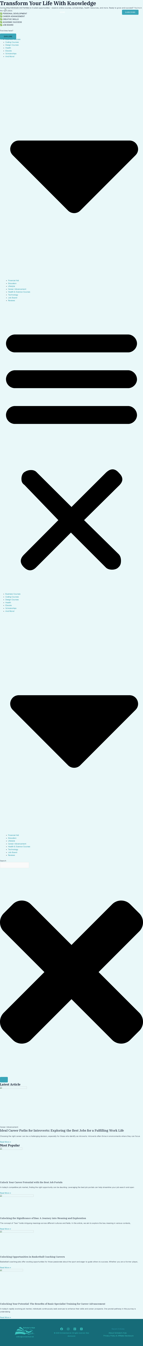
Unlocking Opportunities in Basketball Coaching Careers (32, 1256)
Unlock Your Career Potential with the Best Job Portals (31, 1182)
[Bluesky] (81, 1329)
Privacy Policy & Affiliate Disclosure (118, 1336)
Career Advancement (17, 289)
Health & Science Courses (19, 292)
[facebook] (61, 1329)
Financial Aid (13, 280)
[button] (83, 12)
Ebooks (90, 12)
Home (62, 12)
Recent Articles (118, 1329)
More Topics (102, 12)
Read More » (5, 1142)
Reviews (11, 300)
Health (8, 48)
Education (12, 283)
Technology (13, 295)
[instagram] (68, 1329)
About (116, 12)
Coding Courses (12, 42)
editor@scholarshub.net (25, 1337)
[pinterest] (74, 1329)
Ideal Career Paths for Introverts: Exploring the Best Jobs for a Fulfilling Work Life (62, 1130)
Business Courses (12, 39)
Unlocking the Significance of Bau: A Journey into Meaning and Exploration (43, 1218)
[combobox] (14, 865)
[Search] (4, 1079)
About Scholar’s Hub (118, 1333)
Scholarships (10, 53)
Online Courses (74, 12)
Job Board (12, 298)
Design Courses (12, 45)
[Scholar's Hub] (16, 12)
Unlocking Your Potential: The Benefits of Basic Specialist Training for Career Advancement (52, 1303)
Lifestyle (11, 286)
